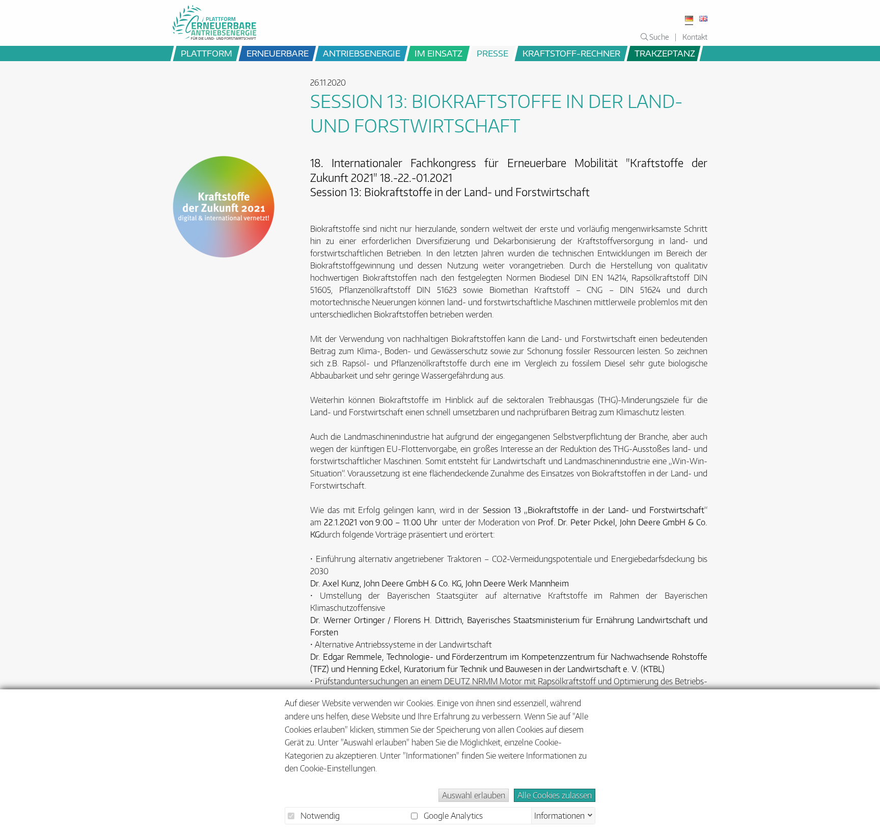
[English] (703, 18)
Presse (492, 53)
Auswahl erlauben (473, 795)
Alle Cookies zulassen (554, 795)
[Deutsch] (689, 18)
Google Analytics (452, 816)
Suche (658, 36)
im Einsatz (438, 53)
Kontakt (694, 36)
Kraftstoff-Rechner (571, 53)
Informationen (559, 815)
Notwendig (319, 816)
